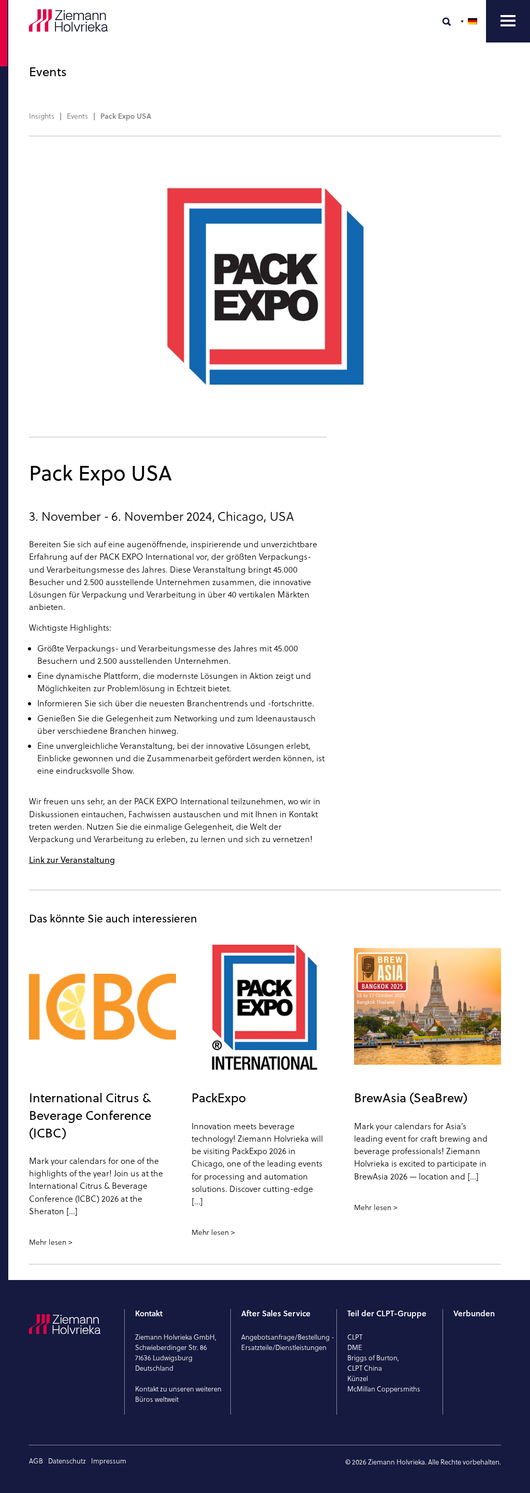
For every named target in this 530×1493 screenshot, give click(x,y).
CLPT (354, 1337)
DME (354, 1347)
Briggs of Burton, (373, 1357)
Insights (41, 116)
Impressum (108, 1461)
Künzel (357, 1378)
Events (77, 116)
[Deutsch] (469, 21)
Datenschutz (67, 1461)
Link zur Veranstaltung (72, 859)
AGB (36, 1461)
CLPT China (364, 1368)
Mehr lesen (47, 1242)
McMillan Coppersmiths (383, 1389)
